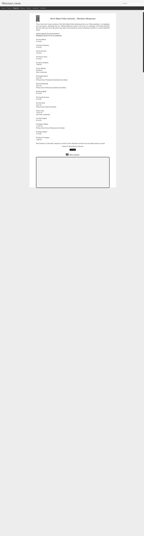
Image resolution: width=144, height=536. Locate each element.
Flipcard (9, 8)
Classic (3, 8)
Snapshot (35, 8)
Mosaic (23, 8)
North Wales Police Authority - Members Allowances (72, 18)
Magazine (16, 8)
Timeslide (43, 8)
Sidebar (28, 8)
